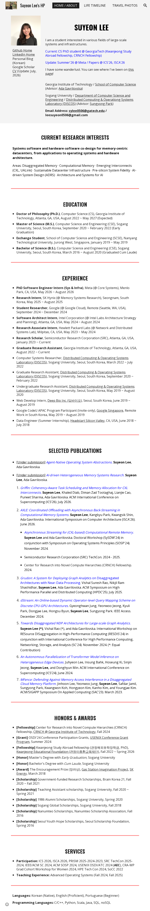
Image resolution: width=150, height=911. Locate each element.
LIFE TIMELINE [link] (95, 5)
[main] (25, 63)
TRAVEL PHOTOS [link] (125, 5)
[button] (145, 5)
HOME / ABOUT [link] (65, 5)
